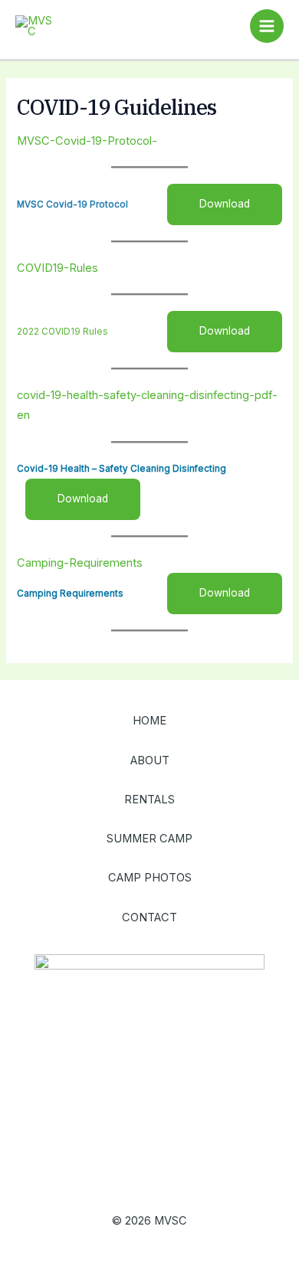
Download (224, 204)
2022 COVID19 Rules (62, 331)
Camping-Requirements (80, 563)
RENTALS (149, 799)
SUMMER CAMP (149, 838)
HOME (149, 721)
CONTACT (149, 917)
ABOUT (149, 760)
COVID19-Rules (57, 268)
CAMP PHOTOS (150, 878)
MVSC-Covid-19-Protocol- (87, 141)
